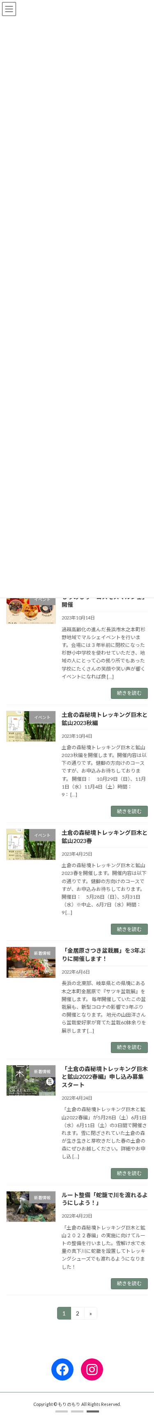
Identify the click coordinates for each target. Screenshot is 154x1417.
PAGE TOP (142, 1366)
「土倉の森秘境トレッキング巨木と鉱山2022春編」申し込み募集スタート (105, 1076)
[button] (61, 1411)
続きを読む (129, 693)
